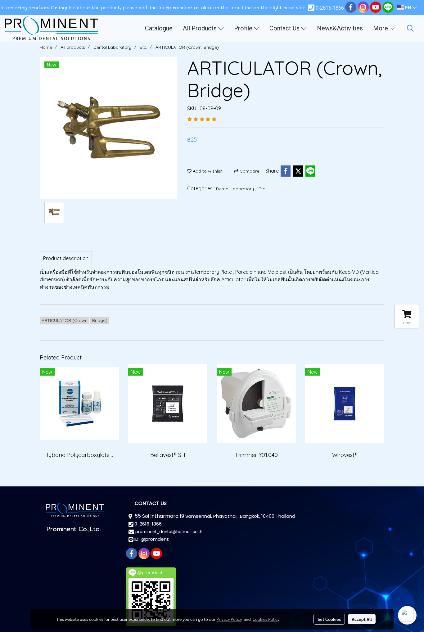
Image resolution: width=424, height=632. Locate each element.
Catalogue (159, 28)
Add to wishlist (207, 171)
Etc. (262, 189)
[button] (410, 28)
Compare (248, 171)
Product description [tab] (65, 258)
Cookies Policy (266, 619)
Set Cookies (329, 619)
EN (408, 7)
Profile (244, 28)
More (381, 28)
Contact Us (285, 28)
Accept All (362, 619)
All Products (200, 28)
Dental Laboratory (235, 189)
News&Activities (340, 28)
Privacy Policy (229, 619)
